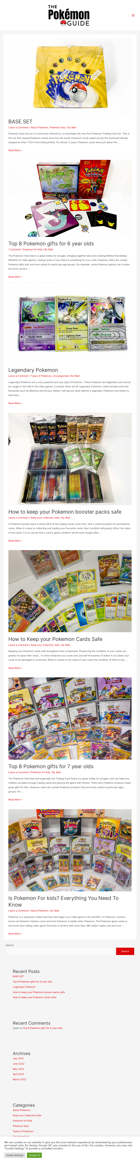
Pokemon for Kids (32, 249)
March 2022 (19, 1079)
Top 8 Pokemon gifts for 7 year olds (51, 766)
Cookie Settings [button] (14, 1155)
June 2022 (18, 1063)
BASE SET (20, 121)
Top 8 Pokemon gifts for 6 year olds (51, 243)
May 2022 (18, 1069)
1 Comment (14, 249)
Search (10, 945)
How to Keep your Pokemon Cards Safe (55, 639)
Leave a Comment (18, 127)
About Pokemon (39, 127)
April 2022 (18, 1074)
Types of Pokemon (41, 376)
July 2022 (18, 1058)
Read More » (15, 150)
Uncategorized (61, 376)
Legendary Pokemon (33, 370)
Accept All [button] (34, 1155)
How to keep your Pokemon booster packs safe (64, 512)
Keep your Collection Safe (45, 517)
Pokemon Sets (58, 127)
